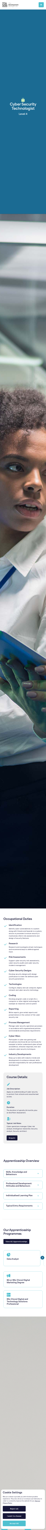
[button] (41, 4)
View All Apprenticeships (16, 1241)
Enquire (12, 1138)
